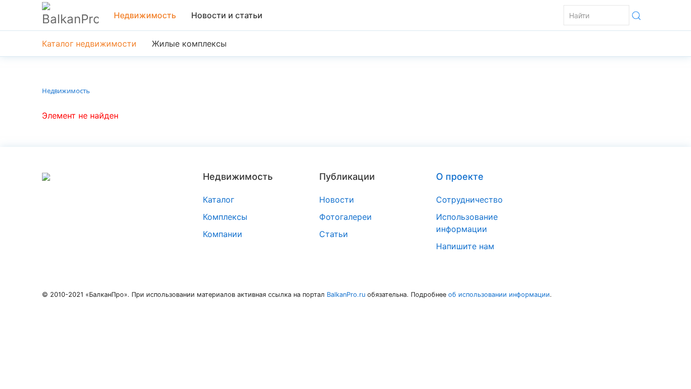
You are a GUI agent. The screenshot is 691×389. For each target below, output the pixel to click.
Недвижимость (145, 15)
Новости (336, 199)
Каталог (218, 199)
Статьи (333, 234)
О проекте (460, 176)
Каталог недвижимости (89, 43)
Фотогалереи (345, 217)
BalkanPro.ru (346, 294)
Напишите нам (465, 246)
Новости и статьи (227, 15)
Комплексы (225, 217)
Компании (222, 234)
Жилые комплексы (189, 43)
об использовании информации (499, 294)
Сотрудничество (469, 199)
